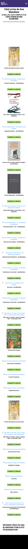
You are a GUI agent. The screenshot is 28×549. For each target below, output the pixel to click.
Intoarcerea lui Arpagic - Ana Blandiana (14, 242)
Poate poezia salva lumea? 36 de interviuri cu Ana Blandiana (14, 508)
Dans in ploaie (14, 492)
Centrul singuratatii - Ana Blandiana (14, 195)
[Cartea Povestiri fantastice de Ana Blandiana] (14, 374)
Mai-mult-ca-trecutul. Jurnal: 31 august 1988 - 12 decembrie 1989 (14, 318)
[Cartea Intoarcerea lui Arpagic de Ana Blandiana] (14, 338)
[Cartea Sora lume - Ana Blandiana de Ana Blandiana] (14, 284)
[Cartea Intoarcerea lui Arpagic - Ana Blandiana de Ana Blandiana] (14, 238)
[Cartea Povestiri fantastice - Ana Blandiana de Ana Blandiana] (14, 80)
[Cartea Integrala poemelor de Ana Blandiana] (14, 388)
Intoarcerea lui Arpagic (14, 350)
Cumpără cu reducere (14, 74)
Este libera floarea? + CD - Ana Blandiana (14, 227)
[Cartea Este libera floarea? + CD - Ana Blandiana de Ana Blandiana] (14, 223)
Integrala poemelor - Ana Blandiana (14, 131)
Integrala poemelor (14, 390)
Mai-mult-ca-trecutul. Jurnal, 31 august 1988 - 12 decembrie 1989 (14, 437)
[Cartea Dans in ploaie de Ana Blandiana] (14, 490)
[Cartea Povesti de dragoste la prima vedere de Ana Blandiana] (14, 56)
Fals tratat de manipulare (14, 363)
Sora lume (14, 479)
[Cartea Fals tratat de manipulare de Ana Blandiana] (14, 361)
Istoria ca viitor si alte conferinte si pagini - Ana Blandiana (14, 163)
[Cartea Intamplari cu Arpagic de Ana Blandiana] (14, 463)
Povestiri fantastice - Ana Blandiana (14, 83)
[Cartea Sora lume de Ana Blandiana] (14, 476)
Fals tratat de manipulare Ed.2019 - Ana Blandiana (14, 115)
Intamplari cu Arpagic (14, 465)
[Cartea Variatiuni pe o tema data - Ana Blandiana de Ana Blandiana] (14, 268)
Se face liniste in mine (14, 452)
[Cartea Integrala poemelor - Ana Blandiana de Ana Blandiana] (14, 127)
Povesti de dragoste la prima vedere (14, 68)
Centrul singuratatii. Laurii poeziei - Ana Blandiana (14, 211)
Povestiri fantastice (14, 377)
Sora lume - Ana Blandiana (14, 287)
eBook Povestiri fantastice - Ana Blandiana (14, 257)
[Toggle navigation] (26, 3)
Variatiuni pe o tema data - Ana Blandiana (14, 272)
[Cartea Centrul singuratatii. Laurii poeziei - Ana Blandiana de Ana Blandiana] (14, 207)
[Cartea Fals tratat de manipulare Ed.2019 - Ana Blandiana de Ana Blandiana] (14, 103)
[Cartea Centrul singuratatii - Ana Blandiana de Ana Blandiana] (14, 184)
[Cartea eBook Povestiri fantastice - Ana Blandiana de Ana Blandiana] (14, 253)
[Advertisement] (14, 35)
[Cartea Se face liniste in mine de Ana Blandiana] (14, 449)
